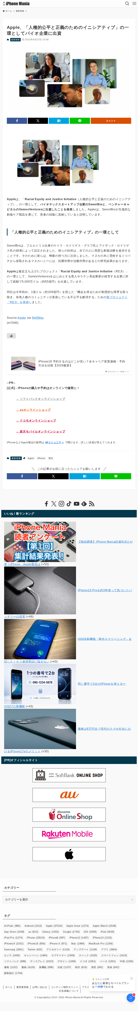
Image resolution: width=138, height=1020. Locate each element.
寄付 (51, 458)
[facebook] (46, 504)
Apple (22, 317)
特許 (81, 967)
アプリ (109, 949)
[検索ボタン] (127, 3)
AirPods (12, 926)
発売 (97, 967)
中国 (126, 961)
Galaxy (50, 931)
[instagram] (61, 504)
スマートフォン (114, 955)
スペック (88, 955)
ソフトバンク (15, 961)
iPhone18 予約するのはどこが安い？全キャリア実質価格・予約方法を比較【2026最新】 (81, 363)
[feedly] (84, 504)
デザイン (67, 961)
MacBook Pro (101, 943)
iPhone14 (13, 943)
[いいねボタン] (11, 335)
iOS (90, 931)
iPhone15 (36, 943)
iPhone (41, 458)
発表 (113, 967)
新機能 (46, 967)
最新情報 (15, 40)
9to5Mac (38, 317)
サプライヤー (63, 955)
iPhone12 (79, 937)
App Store (14, 931)
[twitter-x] (54, 504)
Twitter (35, 949)
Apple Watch (104, 926)
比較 (64, 967)
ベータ (108, 961)
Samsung (13, 949)
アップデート (85, 949)
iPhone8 (57, 937)
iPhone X (58, 943)
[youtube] (76, 504)
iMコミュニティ (54, 442)
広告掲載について (69, 991)
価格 (10, 967)
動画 (28, 967)
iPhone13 (102, 937)
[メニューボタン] (134, 3)
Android (33, 926)
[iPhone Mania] (16, 3)
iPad (107, 931)
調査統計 (13, 973)
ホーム (9, 987)
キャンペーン (35, 955)
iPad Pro (13, 937)
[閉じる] (131, 978)
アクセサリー (58, 949)
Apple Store (77, 926)
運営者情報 (22, 987)
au (33, 931)
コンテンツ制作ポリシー (64, 987)
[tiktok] (69, 504)
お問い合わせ (39, 987)
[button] (17, 121)
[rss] (91, 504)
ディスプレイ (41, 961)
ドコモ (88, 961)
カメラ (12, 955)
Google (71, 931)
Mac (78, 943)
